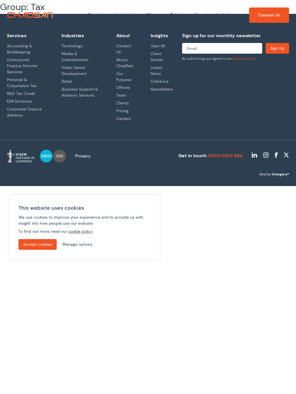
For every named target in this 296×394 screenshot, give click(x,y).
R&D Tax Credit (21, 93)
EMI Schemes (19, 101)
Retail (67, 81)
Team (121, 95)
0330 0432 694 (225, 156)
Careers (123, 118)
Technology (72, 45)
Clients (122, 103)
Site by (274, 174)
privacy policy (244, 58)
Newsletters (162, 89)
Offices (123, 87)
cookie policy (80, 231)
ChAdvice (160, 81)
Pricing (122, 110)
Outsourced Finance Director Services (22, 65)
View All (158, 45)
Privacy (83, 156)
